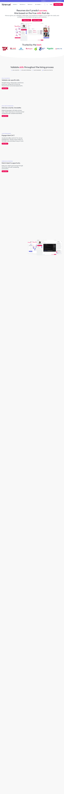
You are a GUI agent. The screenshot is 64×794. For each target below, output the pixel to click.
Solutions (15, 4)
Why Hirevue (22, 4)
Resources (30, 4)
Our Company (37, 4)
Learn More (5, 88)
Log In (51, 4)
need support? (59, 1)
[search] (47, 4)
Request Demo (58, 4)
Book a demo (37, 20)
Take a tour (26, 20)
